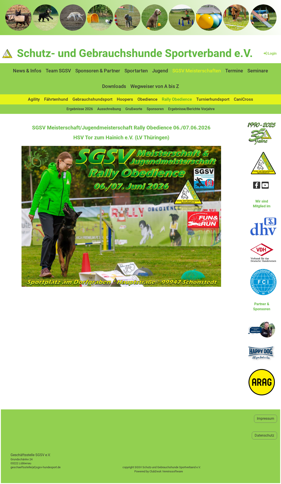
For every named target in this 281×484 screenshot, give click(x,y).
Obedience (147, 99)
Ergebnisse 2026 (80, 109)
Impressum (265, 418)
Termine (234, 70)
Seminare (257, 70)
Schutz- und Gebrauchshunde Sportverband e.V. (135, 53)
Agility (34, 99)
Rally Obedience (177, 99)
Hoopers (125, 99)
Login (272, 53)
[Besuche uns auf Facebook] (256, 186)
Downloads (114, 86)
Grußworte (133, 109)
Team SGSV (58, 70)
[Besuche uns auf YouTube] (265, 186)
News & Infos (27, 70)
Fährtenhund (56, 99)
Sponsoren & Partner (97, 70)
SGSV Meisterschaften (196, 70)
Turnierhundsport (212, 99)
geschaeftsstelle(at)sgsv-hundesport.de (40, 467)
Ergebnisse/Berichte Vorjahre (191, 109)
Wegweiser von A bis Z (154, 86)
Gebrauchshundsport (92, 99)
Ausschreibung (109, 109)
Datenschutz (264, 435)
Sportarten (136, 70)
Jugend (160, 70)
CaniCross (243, 99)
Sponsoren (155, 109)
